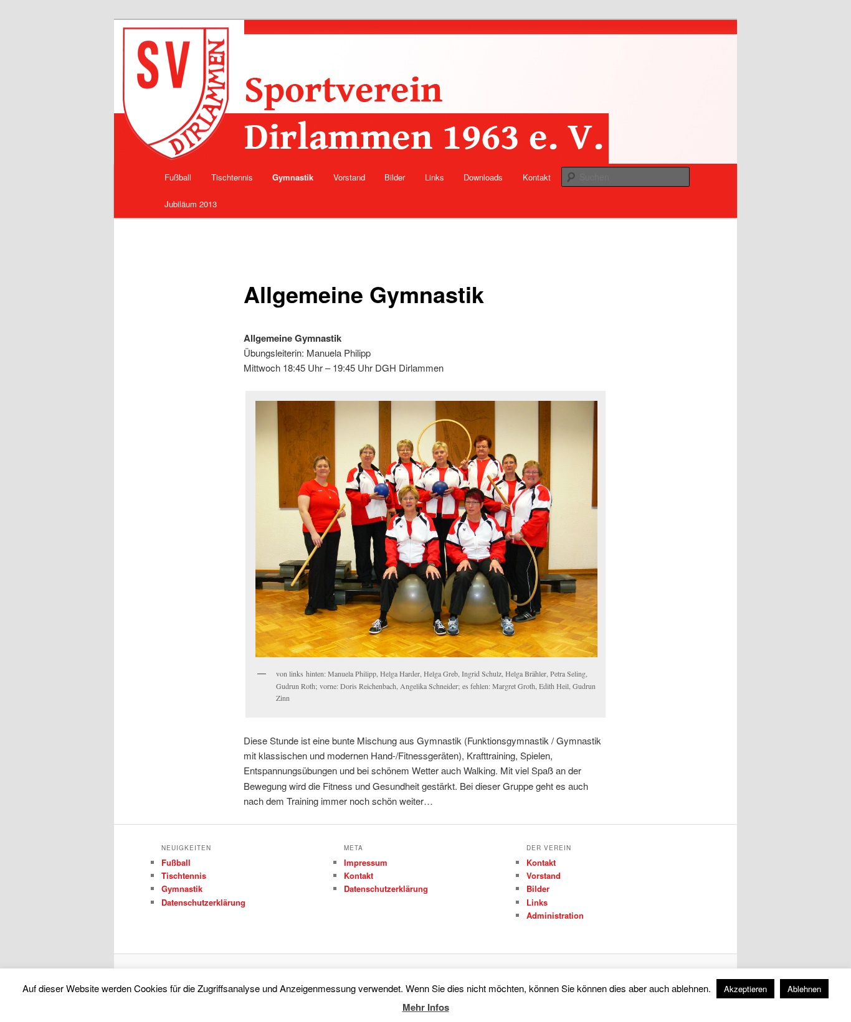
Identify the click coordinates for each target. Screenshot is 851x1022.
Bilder (394, 177)
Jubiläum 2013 (190, 204)
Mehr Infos (425, 1007)
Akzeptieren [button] (745, 989)
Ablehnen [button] (804, 989)
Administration (555, 915)
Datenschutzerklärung (203, 902)
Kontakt (537, 177)
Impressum (365, 862)
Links (434, 177)
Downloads (483, 177)
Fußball (177, 177)
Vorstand (349, 177)
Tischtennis (232, 177)
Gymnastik (292, 177)
